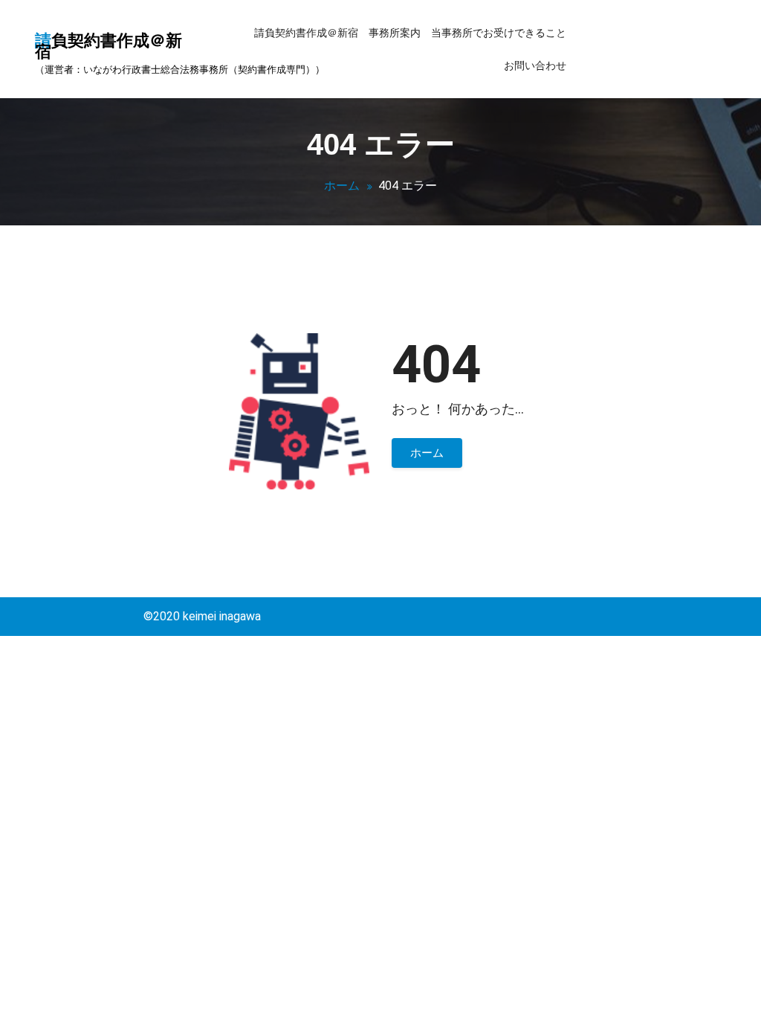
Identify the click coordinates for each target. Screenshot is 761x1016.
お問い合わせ (535, 65)
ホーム (342, 186)
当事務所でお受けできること (498, 33)
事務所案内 (395, 33)
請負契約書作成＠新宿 (306, 33)
